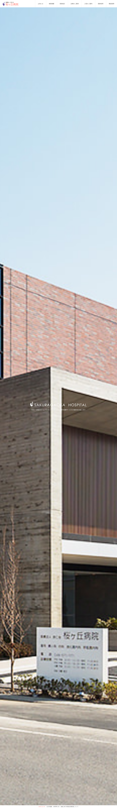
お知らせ (40, 3)
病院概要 (51, 3)
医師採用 (100, 3)
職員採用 (111, 3)
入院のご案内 (88, 3)
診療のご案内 (75, 3)
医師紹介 (62, 3)
